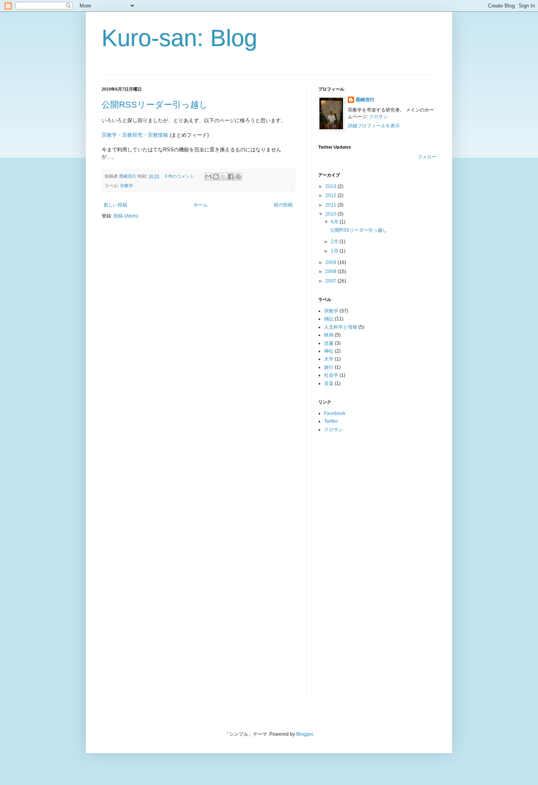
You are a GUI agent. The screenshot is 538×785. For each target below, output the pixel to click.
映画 (329, 335)
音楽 (329, 383)
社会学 (331, 375)
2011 (331, 205)
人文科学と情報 (340, 327)
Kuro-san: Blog (179, 38)
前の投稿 (283, 205)
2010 (331, 214)
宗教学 (126, 185)
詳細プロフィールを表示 (374, 125)
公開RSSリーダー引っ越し (155, 105)
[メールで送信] (208, 176)
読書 (329, 343)
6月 (335, 222)
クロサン (378, 116)
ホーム (200, 205)
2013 (331, 186)
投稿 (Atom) (125, 216)
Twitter (331, 421)
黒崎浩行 (365, 99)
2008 (331, 271)
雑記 (329, 319)
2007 (331, 281)
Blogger (304, 734)
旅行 (329, 367)
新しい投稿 (115, 205)
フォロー (426, 157)
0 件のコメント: (181, 176)
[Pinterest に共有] (238, 176)
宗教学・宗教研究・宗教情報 (135, 135)
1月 (335, 251)
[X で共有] (223, 176)
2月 (335, 241)
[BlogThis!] (216, 176)
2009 (331, 262)
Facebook (334, 413)
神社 (329, 351)
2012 (331, 195)
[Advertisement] (349, 563)
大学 (329, 359)
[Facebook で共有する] (231, 176)
